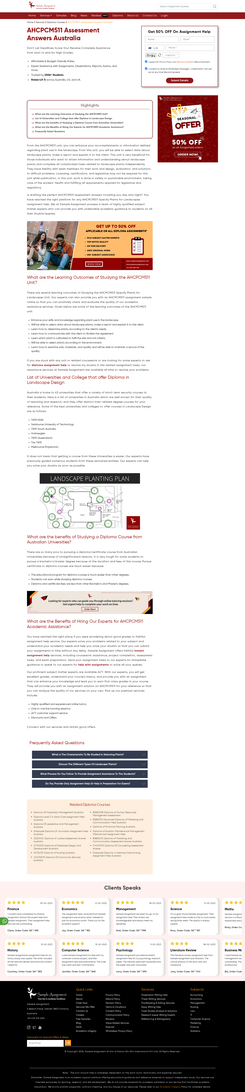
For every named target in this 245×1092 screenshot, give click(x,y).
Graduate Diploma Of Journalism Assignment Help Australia (61, 832)
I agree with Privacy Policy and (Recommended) (179, 62)
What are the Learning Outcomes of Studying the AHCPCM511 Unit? (71, 114)
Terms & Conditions (185, 62)
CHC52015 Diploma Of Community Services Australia (57, 859)
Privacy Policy (113, 995)
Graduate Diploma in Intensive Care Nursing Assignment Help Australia (116, 854)
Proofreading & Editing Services (157, 1003)
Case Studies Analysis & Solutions (159, 1011)
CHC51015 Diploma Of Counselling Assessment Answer (118, 847)
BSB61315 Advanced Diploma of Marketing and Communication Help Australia (118, 821)
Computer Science (200, 1019)
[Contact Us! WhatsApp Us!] (4, 921)
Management (197, 1003)
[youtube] (40, 1027)
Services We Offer (85, 1007)
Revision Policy (113, 1003)
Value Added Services (117, 1023)
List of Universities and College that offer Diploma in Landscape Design (73, 118)
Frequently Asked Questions (50, 131)
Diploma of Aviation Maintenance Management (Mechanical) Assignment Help (118, 832)
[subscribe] (68, 1043)
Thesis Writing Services (153, 999)
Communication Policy (117, 1015)
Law (192, 1011)
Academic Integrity (86, 1031)
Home (32, 15)
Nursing (194, 1007)
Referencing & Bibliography (155, 1019)
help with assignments (93, 665)
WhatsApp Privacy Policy (119, 1031)
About (79, 999)
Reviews (99, 15)
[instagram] (28, 1027)
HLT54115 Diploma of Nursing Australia (54, 853)
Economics (196, 999)
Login (164, 15)
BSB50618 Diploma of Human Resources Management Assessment (114, 814)
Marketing (195, 1023)
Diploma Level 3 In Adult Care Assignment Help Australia (59, 818)
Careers (80, 1015)
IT (191, 1015)
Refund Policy (113, 999)
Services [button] (45, 15)
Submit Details (179, 80)
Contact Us (150, 15)
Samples (61, 15)
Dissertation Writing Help (154, 995)
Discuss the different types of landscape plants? (88, 764)
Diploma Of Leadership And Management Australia (56, 825)
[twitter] (34, 1027)
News (84, 15)
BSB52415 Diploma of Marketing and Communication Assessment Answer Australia (117, 840)
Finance (194, 1027)
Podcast (110, 1027)
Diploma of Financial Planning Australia (114, 827)
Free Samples (83, 1019)
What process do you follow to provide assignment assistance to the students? (87, 774)
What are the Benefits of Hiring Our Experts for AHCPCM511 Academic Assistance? (79, 127)
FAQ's (79, 1027)
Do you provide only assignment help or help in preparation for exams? (87, 783)
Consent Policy (113, 1011)
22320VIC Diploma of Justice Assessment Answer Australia (60, 840)
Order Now (82, 1003)
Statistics (195, 1031)
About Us (132, 15)
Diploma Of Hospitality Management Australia (58, 812)
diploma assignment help (49, 365)
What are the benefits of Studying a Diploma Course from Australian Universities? (79, 123)
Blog (73, 15)
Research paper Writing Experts (158, 1015)
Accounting (196, 995)
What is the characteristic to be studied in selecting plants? (88, 754)
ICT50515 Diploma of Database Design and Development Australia (57, 847)
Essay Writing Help (151, 1007)
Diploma (117, 15)
